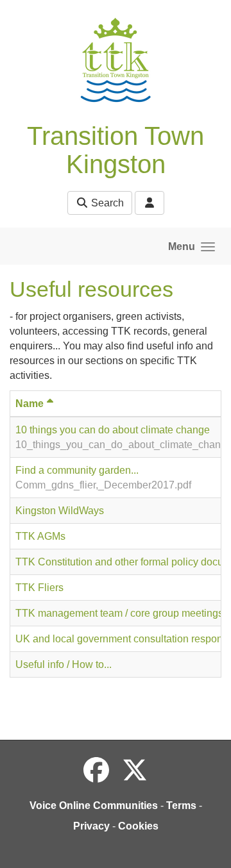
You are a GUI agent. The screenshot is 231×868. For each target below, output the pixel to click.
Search (106, 202)
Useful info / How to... (63, 664)
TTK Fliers (39, 587)
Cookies (138, 826)
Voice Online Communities (94, 805)
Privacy (91, 826)
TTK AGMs (40, 536)
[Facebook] (96, 770)
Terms (181, 805)
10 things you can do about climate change (112, 429)
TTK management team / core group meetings (119, 613)
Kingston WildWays (59, 510)
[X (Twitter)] (135, 770)
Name (29, 403)
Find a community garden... (77, 470)
